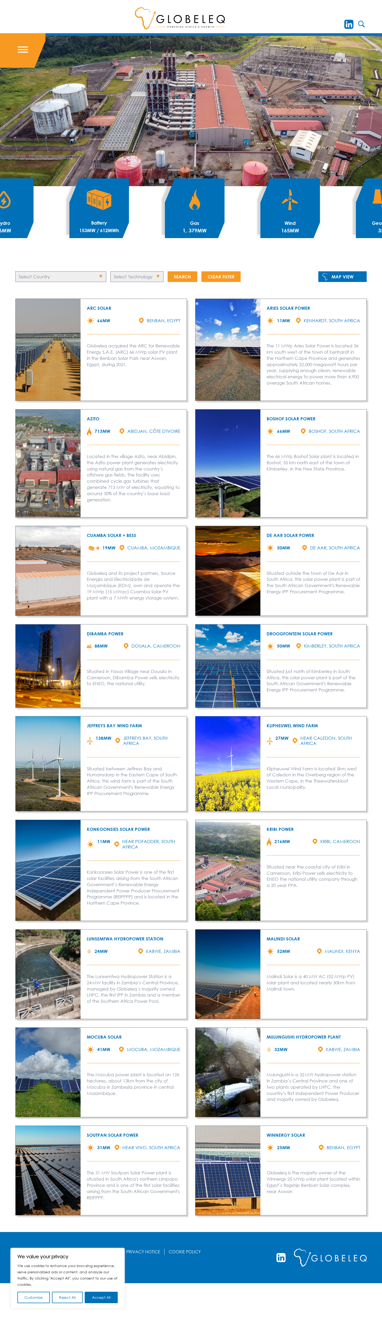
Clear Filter (221, 276)
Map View (342, 276)
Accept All (101, 1297)
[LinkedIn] (348, 24)
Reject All (67, 1297)
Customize (33, 1297)
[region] (67, 1278)
